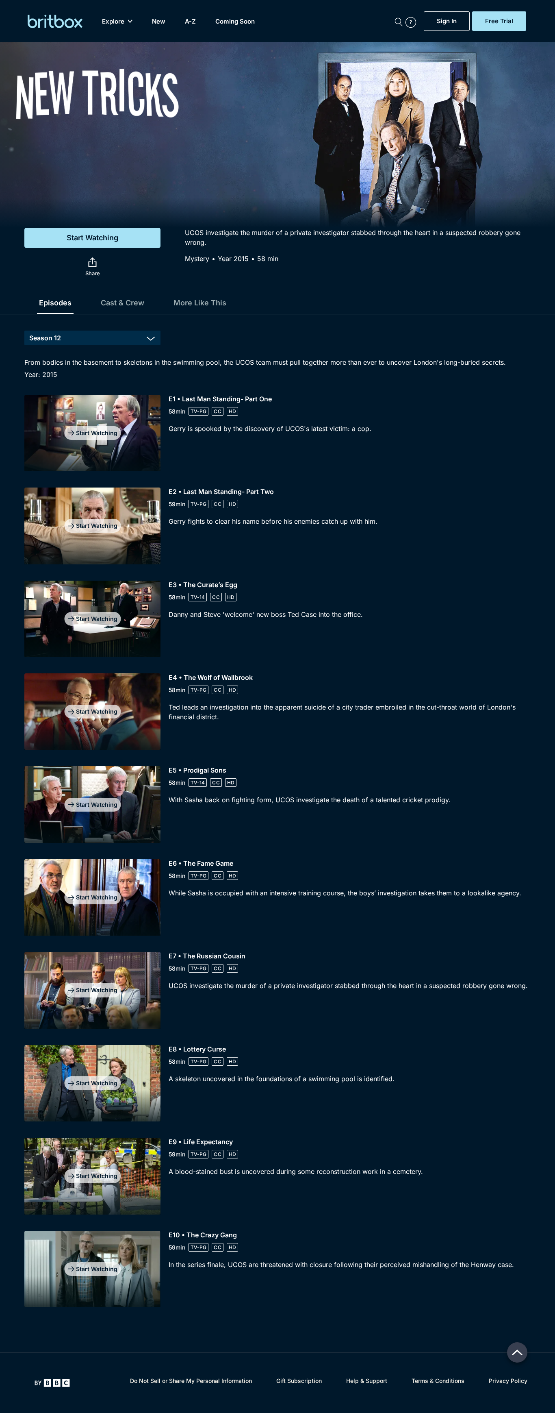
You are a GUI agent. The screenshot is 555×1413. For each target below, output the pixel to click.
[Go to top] (517, 1352)
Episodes (55, 302)
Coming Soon (235, 21)
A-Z (190, 21)
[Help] (413, 21)
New (158, 21)
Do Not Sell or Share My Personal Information (191, 1380)
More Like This (199, 302)
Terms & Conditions (438, 1380)
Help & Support (366, 1380)
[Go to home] (52, 1383)
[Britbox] (55, 21)
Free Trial (499, 21)
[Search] (398, 21)
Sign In (447, 21)
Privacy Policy (508, 1380)
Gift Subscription (299, 1380)
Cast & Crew (122, 302)
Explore (113, 21)
